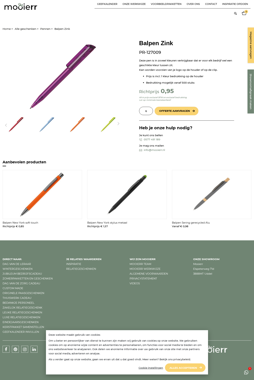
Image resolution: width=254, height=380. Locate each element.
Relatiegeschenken (81, 268)
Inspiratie (73, 264)
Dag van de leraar (17, 264)
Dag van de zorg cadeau (21, 283)
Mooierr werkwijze (145, 268)
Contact (211, 4)
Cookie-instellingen (151, 367)
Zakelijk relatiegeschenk (22, 307)
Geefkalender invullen (21, 331)
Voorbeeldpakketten (166, 4)
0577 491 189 (151, 139)
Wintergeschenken (17, 268)
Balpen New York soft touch (20, 222)
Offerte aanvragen (174, 110)
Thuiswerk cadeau (17, 298)
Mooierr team (140, 264)
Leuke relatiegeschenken (22, 312)
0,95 (167, 91)
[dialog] (127, 352)
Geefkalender (107, 4)
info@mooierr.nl (154, 150)
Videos (135, 283)
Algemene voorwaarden (149, 273)
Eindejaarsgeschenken (21, 322)
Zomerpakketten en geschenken (28, 278)
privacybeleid (181, 359)
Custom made (13, 288)
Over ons (193, 4)
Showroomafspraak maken (250, 91)
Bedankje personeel (18, 302)
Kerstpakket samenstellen (23, 327)
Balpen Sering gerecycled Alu (191, 222)
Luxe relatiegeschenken (21, 317)
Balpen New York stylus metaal (107, 222)
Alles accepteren (183, 367)
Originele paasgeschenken (23, 293)
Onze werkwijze (134, 4)
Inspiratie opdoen (235, 4)
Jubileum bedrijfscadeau (22, 273)
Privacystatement (143, 278)
